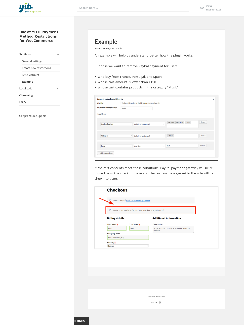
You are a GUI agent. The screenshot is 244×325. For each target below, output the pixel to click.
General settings (32, 61)
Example (27, 81)
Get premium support (32, 116)
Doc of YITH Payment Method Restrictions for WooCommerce (38, 36)
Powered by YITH (156, 296)
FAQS (22, 102)
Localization (26, 88)
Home (98, 48)
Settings (25, 54)
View (213, 8)
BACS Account (30, 75)
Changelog (26, 95)
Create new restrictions (36, 68)
